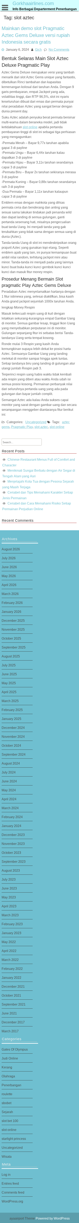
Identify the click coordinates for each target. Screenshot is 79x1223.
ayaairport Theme (23, 1218)
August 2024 (11, 763)
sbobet (6, 1103)
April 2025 (9, 692)
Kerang (7, 1067)
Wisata (7, 1156)
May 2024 (9, 790)
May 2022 (9, 942)
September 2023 (14, 861)
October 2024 (11, 745)
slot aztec (41, 427)
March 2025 (10, 701)
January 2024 (11, 826)
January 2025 (11, 719)
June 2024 (9, 781)
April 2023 (9, 906)
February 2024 (12, 817)
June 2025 (9, 674)
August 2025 (11, 656)
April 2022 (9, 951)
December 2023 (13, 835)
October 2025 (11, 638)
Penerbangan (11, 1085)
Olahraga (8, 1076)
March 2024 (10, 808)
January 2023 (11, 933)
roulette (7, 1094)
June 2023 (9, 888)
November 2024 (13, 737)
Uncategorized (35, 422)
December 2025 (13, 620)
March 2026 (10, 594)
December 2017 (13, 1022)
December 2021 (13, 986)
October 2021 (11, 995)
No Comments (59, 49)
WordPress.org (12, 1201)
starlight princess (14, 1139)
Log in (6, 1174)
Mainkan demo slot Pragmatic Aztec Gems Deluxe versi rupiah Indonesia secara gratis (36, 35)
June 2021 (9, 1013)
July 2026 (9, 558)
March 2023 (10, 915)
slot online (30, 127)
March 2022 (10, 960)
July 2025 (9, 665)
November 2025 (13, 629)
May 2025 (9, 683)
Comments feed (13, 1192)
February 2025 (12, 710)
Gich (38, 49)
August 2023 (11, 870)
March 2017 (10, 1031)
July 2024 (9, 772)
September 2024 (14, 754)
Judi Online (10, 1058)
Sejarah (7, 1112)
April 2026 (9, 585)
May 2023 (9, 897)
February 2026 (12, 603)
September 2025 (14, 647)
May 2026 (9, 576)
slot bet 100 (10, 1121)
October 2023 (11, 853)
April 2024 (9, 799)
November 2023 (13, 844)
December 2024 (13, 728)
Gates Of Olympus (15, 1049)
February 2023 (12, 924)
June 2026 (9, 567)
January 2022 (11, 978)
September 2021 (14, 1004)
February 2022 (12, 969)
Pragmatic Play (22, 427)
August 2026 (11, 549)
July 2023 (9, 879)
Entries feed (10, 1183)
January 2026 (11, 612)
